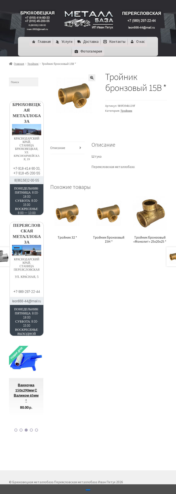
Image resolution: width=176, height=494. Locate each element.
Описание (57, 148)
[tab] (67, 148)
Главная (19, 64)
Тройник (33, 64)
